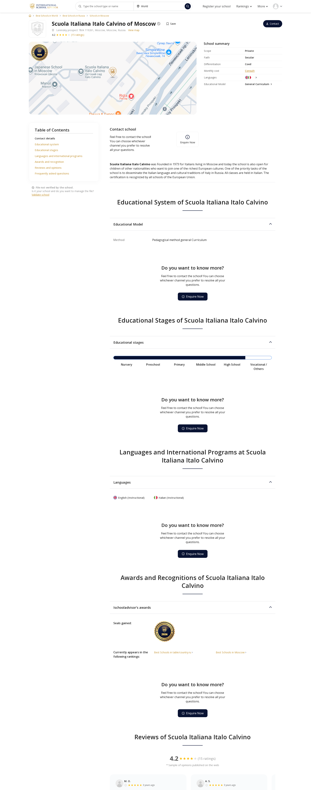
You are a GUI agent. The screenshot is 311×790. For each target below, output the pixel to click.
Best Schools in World (47, 16)
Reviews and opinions (48, 167)
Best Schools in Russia (74, 16)
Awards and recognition (49, 161)
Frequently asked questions (52, 173)
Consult (250, 70)
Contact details (45, 138)
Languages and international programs (58, 156)
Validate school (40, 194)
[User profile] (277, 6)
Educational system (47, 144)
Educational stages (46, 150)
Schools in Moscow (99, 16)
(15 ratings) (77, 35)
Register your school (217, 6)
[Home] (30, 15)
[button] (192, 224)
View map (133, 30)
